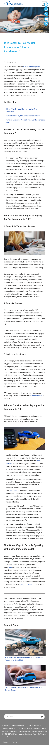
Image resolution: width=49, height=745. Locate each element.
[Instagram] (46, 9)
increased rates (36, 396)
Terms (14, 742)
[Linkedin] (46, 24)
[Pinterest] (46, 14)
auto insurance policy (31, 67)
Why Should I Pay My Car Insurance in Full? (23, 116)
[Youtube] (46, 19)
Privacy (5, 742)
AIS (10, 567)
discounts (13, 490)
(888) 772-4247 (26, 584)
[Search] (42, 716)
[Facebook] (46, 4)
